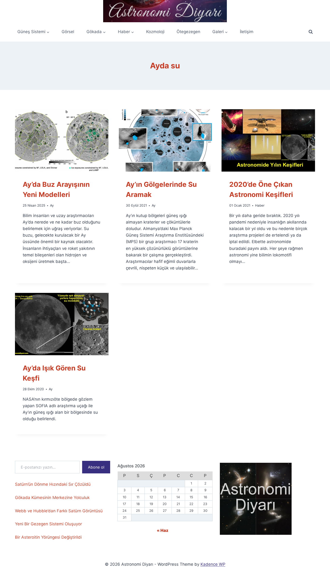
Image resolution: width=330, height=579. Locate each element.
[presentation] (61, 140)
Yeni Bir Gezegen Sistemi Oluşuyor (48, 523)
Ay (52, 205)
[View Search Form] (310, 32)
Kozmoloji (155, 31)
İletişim (246, 31)
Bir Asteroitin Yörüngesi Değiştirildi (48, 537)
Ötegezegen (188, 31)
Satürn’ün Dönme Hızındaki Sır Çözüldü (53, 484)
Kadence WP (213, 564)
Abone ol (96, 467)
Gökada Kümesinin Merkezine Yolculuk (52, 497)
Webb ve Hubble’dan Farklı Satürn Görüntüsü (59, 510)
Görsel (68, 31)
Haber (260, 205)
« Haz (162, 530)
